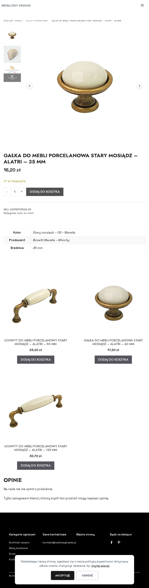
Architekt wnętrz (19, 542)
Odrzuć (87, 575)
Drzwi (12, 553)
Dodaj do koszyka (45, 191)
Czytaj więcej (100, 566)
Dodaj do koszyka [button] (36, 359)
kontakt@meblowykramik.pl (59, 542)
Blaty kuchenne (18, 548)
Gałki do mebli (25, 213)
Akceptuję (62, 575)
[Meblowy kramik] (16, 5)
